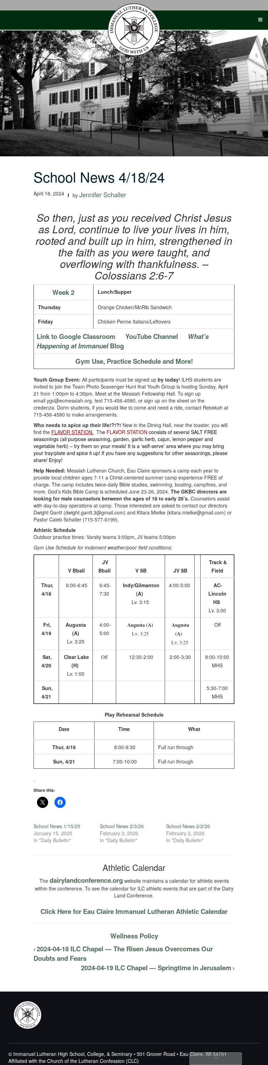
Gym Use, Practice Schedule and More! (134, 361)
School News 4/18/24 (99, 176)
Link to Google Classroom (76, 336)
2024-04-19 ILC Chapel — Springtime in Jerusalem (156, 967)
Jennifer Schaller (102, 194)
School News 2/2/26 (188, 826)
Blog (123, 341)
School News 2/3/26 (122, 826)
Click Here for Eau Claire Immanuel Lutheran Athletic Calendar (134, 911)
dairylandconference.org (86, 880)
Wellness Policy (134, 935)
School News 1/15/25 (57, 826)
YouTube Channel (151, 336)
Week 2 (63, 292)
